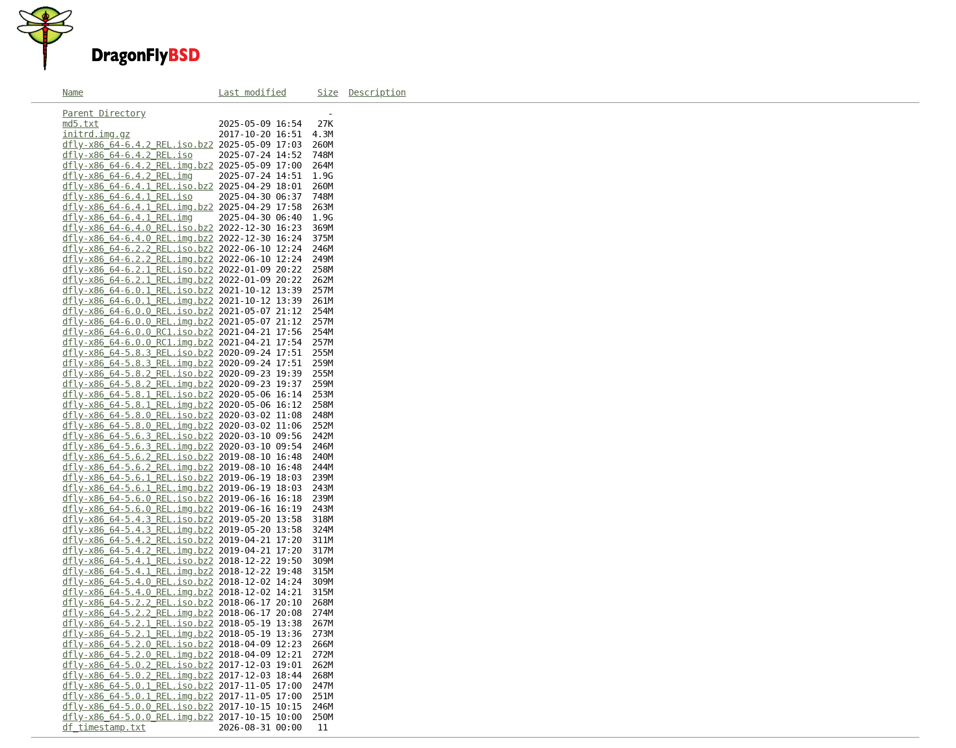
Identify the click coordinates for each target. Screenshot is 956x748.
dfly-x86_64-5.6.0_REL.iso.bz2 (137, 498)
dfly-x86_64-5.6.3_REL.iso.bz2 (137, 436)
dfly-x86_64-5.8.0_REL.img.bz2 (137, 425)
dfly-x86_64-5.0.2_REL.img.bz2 (137, 675)
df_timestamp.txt (104, 727)
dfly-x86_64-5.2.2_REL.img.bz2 (137, 613)
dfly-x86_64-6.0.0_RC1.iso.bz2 (137, 332)
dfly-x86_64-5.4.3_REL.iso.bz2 (137, 519)
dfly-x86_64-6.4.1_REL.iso (127, 196)
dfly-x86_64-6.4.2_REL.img (127, 175)
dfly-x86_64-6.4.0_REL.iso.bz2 (137, 227)
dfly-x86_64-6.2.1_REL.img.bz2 (137, 279)
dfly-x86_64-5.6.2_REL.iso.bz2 (137, 456)
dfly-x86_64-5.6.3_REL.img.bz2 (137, 446)
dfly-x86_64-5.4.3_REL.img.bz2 (137, 529)
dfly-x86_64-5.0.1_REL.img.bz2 (137, 696)
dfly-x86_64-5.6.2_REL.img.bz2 (137, 467)
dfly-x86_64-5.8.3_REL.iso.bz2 (137, 352)
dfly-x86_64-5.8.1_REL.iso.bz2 (137, 394)
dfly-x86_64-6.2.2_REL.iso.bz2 (137, 248)
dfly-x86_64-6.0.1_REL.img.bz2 (137, 300)
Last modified (252, 92)
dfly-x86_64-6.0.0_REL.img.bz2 (137, 321)
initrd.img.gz (96, 134)
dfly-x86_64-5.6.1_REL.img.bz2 (137, 488)
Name (72, 92)
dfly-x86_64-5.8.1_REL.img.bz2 (137, 404)
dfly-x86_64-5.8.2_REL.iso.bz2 (137, 373)
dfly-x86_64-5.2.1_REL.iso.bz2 (137, 623)
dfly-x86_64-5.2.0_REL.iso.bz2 (137, 644)
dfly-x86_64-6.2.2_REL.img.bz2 (137, 259)
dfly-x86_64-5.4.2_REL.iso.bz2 (137, 540)
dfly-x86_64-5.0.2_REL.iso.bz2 (137, 665)
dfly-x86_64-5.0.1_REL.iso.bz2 (137, 685)
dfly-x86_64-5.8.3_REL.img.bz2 (137, 363)
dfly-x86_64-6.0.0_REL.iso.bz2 (137, 311)
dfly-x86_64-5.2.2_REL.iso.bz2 (137, 602)
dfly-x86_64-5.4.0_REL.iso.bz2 (137, 581)
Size (327, 92)
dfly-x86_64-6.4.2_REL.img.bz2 (137, 165)
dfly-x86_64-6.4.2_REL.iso (127, 155)
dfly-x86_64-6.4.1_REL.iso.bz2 (137, 186)
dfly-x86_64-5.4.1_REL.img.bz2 (137, 571)
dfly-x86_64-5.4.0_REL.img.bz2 (137, 592)
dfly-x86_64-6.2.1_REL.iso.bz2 (137, 269)
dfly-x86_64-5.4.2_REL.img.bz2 (137, 550)
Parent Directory (104, 113)
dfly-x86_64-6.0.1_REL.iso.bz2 (137, 290)
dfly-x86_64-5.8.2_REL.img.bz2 (137, 384)
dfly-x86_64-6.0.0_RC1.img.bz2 (137, 342)
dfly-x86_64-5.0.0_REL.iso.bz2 (137, 706)
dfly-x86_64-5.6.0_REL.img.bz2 (137, 508)
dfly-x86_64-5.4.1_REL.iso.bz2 (137, 560)
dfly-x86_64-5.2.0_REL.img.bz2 (137, 654)
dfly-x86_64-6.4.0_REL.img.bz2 (137, 238)
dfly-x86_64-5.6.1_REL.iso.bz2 (137, 477)
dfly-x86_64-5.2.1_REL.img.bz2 (137, 633)
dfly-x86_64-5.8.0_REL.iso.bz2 (137, 415)
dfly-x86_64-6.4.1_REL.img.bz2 (137, 207)
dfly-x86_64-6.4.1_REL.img (127, 217)
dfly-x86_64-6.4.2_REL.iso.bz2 (137, 144)
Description (377, 92)
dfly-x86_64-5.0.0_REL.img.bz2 (137, 717)
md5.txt (80, 123)
